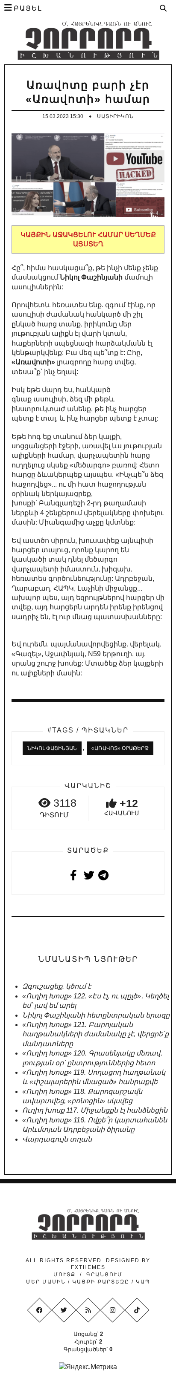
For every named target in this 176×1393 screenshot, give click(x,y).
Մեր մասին (47, 1282)
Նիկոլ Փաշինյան (52, 748)
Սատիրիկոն (115, 116)
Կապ (142, 1282)
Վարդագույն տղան (57, 1139)
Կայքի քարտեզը (101, 1282)
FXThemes (88, 1267)
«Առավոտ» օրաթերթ (120, 748)
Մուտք (64, 1275)
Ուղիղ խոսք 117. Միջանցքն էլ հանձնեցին (94, 1110)
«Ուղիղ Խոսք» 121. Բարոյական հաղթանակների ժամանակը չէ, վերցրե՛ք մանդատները (95, 1034)
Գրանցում (104, 1275)
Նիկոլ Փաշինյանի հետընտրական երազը (96, 1015)
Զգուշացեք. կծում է (56, 986)
